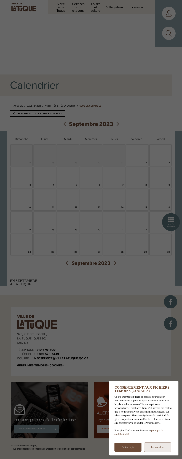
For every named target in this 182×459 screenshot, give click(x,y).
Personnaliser (157, 447)
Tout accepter (128, 447)
